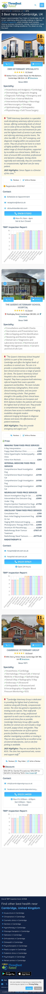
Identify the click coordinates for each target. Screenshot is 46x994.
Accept (29, 988)
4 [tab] (25, 58)
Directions (33, 78)
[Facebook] (2, 984)
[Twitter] (7, 984)
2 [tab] (21, 58)
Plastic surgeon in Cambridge (15, 949)
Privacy (4, 987)
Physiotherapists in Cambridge (15, 946)
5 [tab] (26, 639)
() (29, 72)
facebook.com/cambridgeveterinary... (22, 789)
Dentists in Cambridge (12, 924)
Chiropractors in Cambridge (14, 917)
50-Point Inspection (8, 22)
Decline (38, 988)
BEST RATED (6, 11)
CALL (9, 64)
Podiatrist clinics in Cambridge (15, 953)
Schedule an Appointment (18, 197)
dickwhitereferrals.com (17, 208)
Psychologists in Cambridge (14, 957)
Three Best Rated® (22, 992)
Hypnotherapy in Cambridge (14, 928)
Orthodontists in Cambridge (14, 938)
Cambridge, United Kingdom (20, 908)
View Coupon (30, 773)
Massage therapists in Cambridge (17, 931)
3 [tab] (23, 58)
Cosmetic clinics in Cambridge (15, 920)
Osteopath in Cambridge (13, 942)
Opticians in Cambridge (13, 935)
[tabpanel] (23, 49)
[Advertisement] (23, 873)
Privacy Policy (33, 984)
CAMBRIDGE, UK (17, 11)
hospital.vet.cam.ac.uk (17, 556)
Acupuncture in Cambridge (14, 913)
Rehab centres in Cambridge (15, 960)
